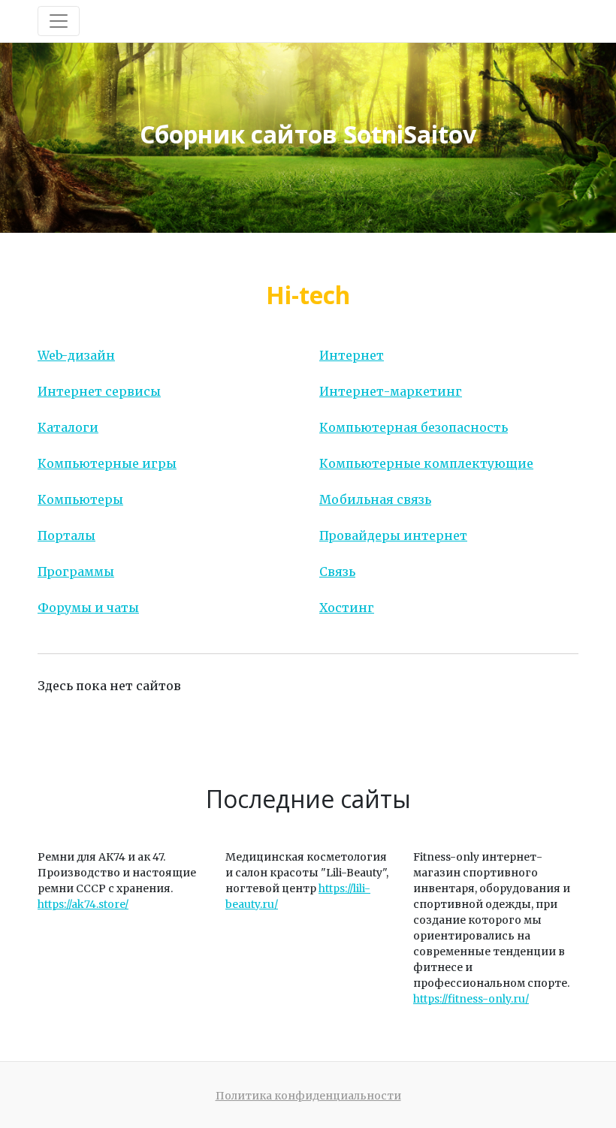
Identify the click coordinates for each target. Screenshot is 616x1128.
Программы (76, 571)
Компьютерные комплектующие (426, 463)
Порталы (66, 535)
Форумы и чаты (88, 607)
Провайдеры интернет (393, 535)
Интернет (351, 355)
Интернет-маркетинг (390, 391)
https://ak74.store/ (83, 904)
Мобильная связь (375, 499)
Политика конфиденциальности (308, 1095)
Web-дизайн (76, 355)
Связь (337, 571)
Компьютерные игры (107, 463)
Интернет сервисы (99, 391)
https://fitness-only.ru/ (471, 999)
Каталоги (68, 427)
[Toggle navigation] (59, 21)
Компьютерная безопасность (413, 427)
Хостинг (346, 607)
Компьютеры (80, 499)
